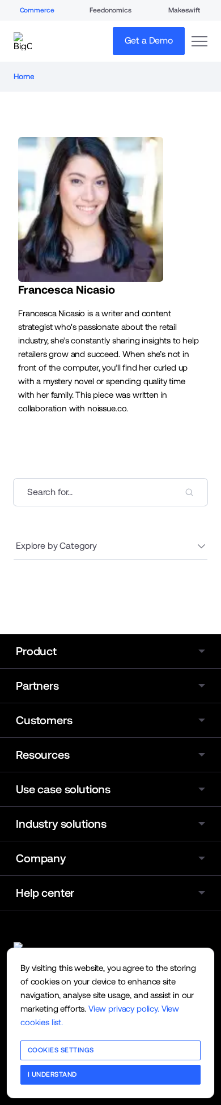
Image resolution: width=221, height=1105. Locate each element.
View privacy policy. (123, 1008)
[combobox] (110, 492)
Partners (37, 686)
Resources (43, 755)
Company (41, 858)
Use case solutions (63, 789)
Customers (44, 720)
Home (24, 76)
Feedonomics (110, 10)
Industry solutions (61, 824)
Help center (45, 893)
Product (36, 651)
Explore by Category (56, 545)
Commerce (37, 10)
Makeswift (184, 10)
